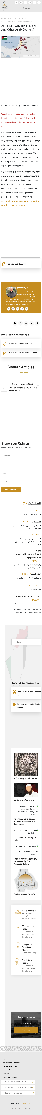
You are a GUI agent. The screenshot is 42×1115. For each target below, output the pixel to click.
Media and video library (11, 1077)
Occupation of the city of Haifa (25, 839)
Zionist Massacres (9, 1070)
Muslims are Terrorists (24, 800)
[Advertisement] (21, 82)
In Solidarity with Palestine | (26, 778)
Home (5, 1059)
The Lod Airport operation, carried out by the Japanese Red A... (25, 861)
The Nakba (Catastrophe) (12, 1063)
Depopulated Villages (10, 1066)
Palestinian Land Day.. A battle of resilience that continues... (24, 821)
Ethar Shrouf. (27, 1103)
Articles (6, 1073)
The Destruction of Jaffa (24, 894)
